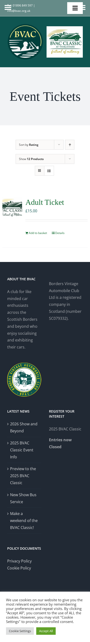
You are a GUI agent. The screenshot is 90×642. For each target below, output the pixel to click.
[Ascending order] (69, 145)
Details (60, 233)
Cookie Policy (19, 568)
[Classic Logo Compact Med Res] (65, 28)
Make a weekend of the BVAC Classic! (24, 520)
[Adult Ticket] (12, 207)
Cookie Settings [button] (20, 631)
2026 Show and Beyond (23, 427)
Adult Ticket (44, 202)
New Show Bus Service (23, 498)
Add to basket (38, 233)
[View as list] (49, 170)
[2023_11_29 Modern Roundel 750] (25, 25)
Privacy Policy (19, 561)
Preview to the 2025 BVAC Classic (23, 475)
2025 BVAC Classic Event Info (21, 450)
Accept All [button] (46, 631)
